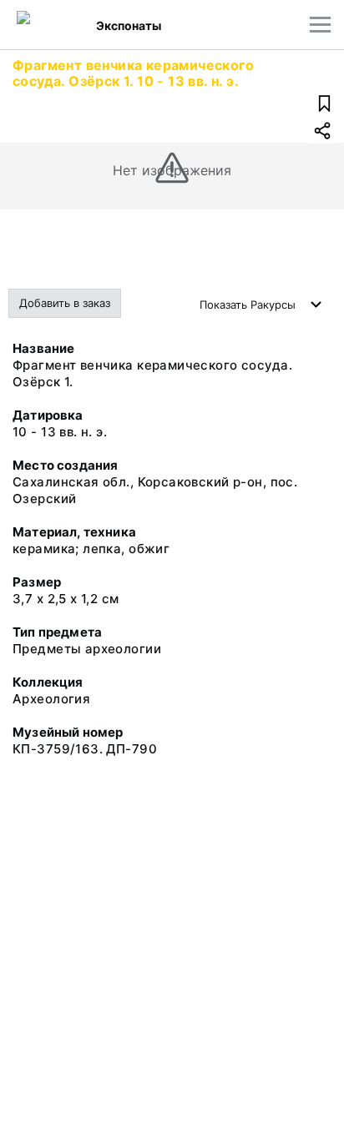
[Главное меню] (320, 24)
